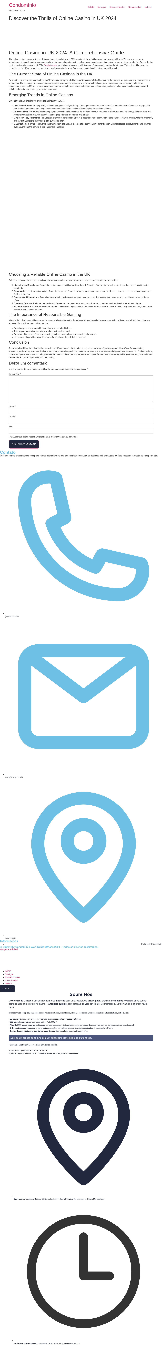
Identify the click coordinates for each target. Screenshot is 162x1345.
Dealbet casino (50, 65)
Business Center (117, 7)
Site (10, 427)
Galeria (148, 7)
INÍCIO (91, 7)
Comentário (15, 374)
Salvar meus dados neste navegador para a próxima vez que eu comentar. (44, 437)
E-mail (12, 416)
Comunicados (134, 7)
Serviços (102, 7)
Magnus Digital (9, 949)
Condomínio (22, 5)
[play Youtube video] (81, 229)
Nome (12, 406)
